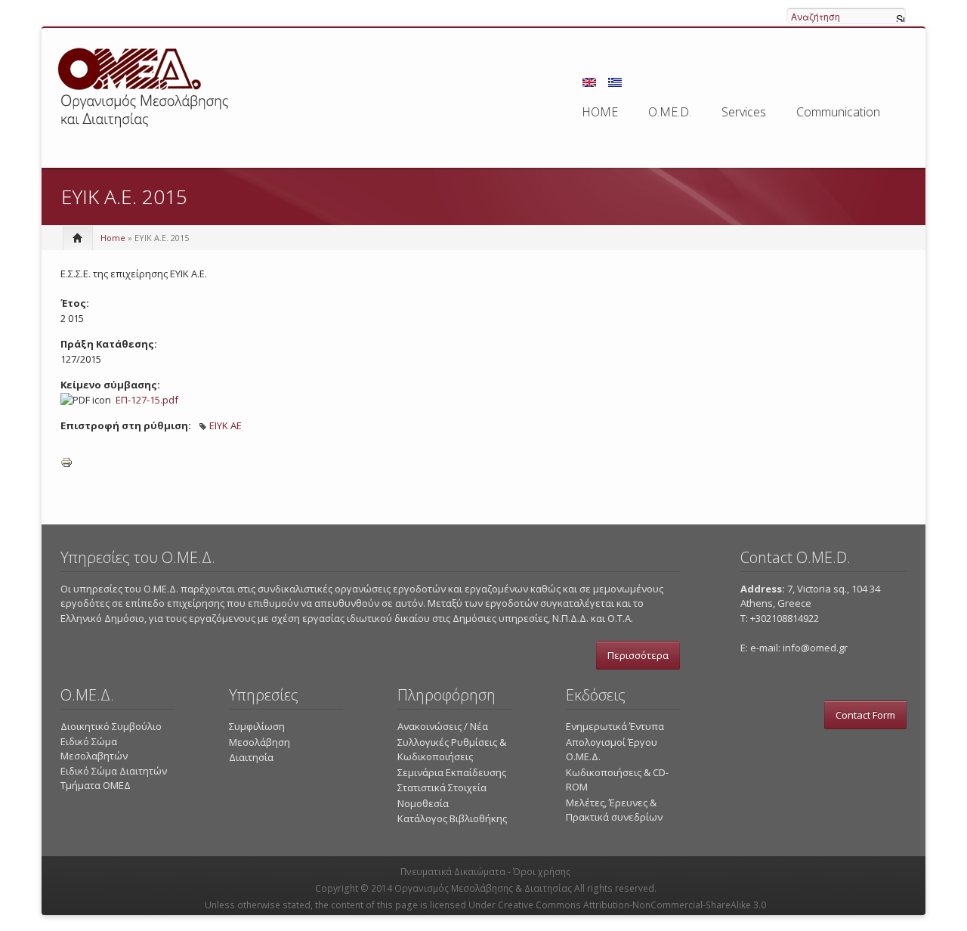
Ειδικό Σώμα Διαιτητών (113, 771)
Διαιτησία (251, 757)
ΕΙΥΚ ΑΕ (225, 425)
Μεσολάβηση (259, 742)
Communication (838, 111)
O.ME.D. (669, 111)
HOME (600, 111)
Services (743, 111)
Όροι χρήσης (541, 871)
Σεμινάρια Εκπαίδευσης (451, 772)
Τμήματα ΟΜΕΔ (95, 785)
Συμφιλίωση (257, 726)
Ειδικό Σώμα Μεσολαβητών (94, 749)
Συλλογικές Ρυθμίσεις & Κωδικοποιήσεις (451, 749)
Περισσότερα (638, 655)
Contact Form (865, 715)
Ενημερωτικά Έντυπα (615, 726)
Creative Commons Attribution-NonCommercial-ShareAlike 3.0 (632, 905)
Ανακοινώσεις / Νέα (442, 726)
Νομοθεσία (423, 803)
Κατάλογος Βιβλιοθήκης (452, 818)
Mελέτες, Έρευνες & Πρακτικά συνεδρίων (614, 810)
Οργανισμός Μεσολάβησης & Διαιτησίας (483, 888)
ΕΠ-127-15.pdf (147, 400)
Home (112, 237)
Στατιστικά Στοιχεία (442, 787)
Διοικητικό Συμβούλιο (111, 726)
